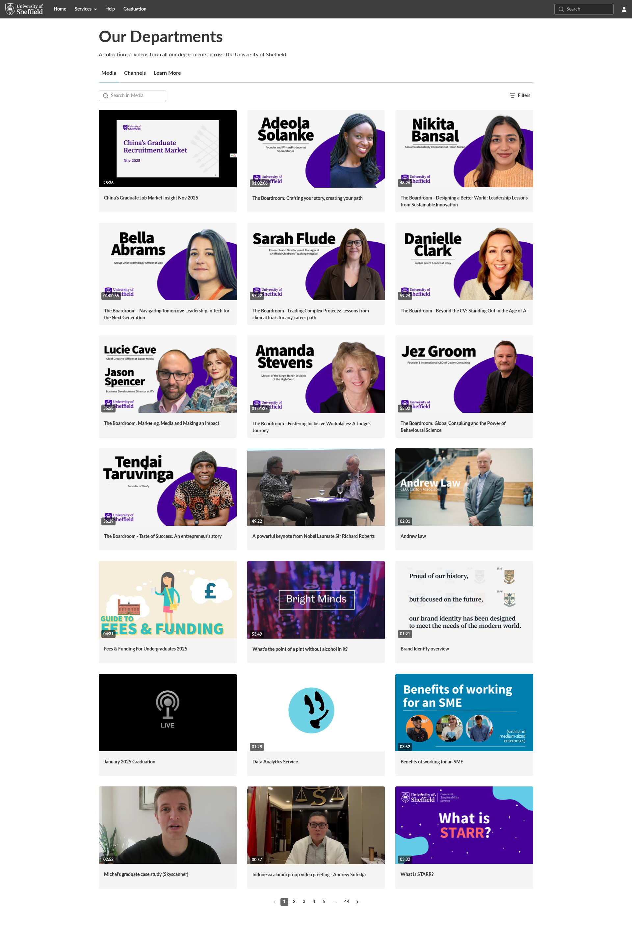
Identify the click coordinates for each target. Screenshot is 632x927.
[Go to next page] (357, 902)
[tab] (109, 73)
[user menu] (624, 9)
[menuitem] (59, 9)
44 (347, 902)
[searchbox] (138, 96)
